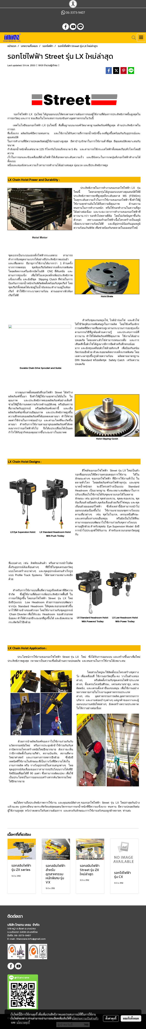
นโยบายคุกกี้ (23, 1022)
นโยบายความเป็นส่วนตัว (85, 1018)
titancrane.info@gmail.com (31, 939)
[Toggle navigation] (141, 37)
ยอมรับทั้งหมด (131, 1018)
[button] (132, 38)
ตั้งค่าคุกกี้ (111, 1018)
